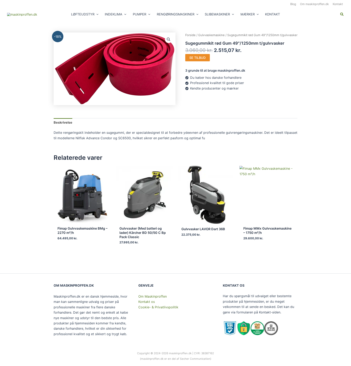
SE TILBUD (197, 58)
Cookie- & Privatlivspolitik (158, 307)
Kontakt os (146, 302)
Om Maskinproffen (152, 296)
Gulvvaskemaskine (211, 35)
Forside (190, 35)
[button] (96, 14)
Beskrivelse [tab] (63, 122)
